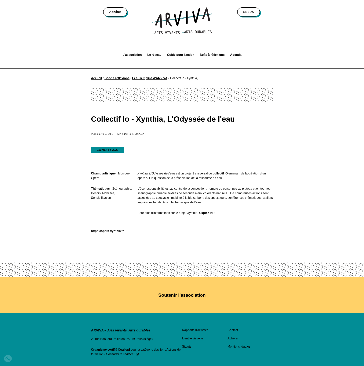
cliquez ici (206, 213)
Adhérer (115, 11)
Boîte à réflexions (212, 54)
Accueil (96, 78)
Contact (233, 330)
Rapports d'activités (195, 330)
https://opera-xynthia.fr (107, 231)
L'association (132, 54)
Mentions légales (239, 346)
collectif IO (220, 173)
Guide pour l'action (180, 54)
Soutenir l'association (182, 295)
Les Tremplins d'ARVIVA (149, 78)
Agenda (236, 54)
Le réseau (154, 54)
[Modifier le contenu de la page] (8, 358)
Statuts (186, 346)
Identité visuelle (192, 338)
